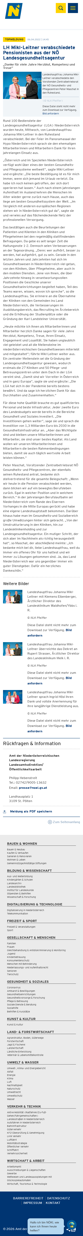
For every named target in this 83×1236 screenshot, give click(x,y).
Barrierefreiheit (28, 1198)
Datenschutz (58, 1198)
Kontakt (53, 1203)
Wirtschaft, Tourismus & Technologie (27, 1183)
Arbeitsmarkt (14, 1166)
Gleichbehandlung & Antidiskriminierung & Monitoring (36, 950)
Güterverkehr (14, 1129)
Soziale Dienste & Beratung (21, 1004)
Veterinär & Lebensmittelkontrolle (25, 1054)
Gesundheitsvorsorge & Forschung (26, 997)
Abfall (10, 1071)
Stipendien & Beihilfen (19, 893)
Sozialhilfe (12, 1007)
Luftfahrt (12, 1139)
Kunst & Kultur (15, 1024)
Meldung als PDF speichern (30, 811)
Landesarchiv (14, 883)
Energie (11, 1075)
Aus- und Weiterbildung (20, 876)
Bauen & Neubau (16, 849)
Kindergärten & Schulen (20, 879)
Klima (10, 1078)
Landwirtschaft (15, 1047)
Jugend (11, 953)
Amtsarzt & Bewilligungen (21, 990)
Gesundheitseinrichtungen (21, 994)
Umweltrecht (14, 1092)
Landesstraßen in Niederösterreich (26, 1119)
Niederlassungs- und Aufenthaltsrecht (27, 967)
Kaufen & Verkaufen (17, 852)
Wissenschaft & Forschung (21, 896)
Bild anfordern (51, 113)
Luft (9, 1081)
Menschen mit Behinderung (22, 963)
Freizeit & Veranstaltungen (21, 926)
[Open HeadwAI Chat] (72, 1225)
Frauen (11, 946)
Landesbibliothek (16, 886)
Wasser (11, 1099)
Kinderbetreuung (16, 957)
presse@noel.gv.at (33, 788)
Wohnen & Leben (16, 859)
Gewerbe (12, 1173)
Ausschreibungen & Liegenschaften (26, 1169)
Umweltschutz (14, 1095)
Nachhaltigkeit (14, 1085)
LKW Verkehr (14, 1136)
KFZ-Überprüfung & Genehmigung (25, 1132)
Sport (10, 930)
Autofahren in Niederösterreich (24, 1122)
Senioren (12, 970)
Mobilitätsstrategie (17, 1143)
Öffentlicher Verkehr (18, 1146)
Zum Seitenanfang (66, 822)
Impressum (32, 1203)
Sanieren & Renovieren (19, 856)
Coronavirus (14, 987)
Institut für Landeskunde (20, 890)
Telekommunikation (17, 913)
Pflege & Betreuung (17, 1001)
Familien (11, 943)
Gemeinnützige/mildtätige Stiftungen (27, 863)
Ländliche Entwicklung (19, 1051)
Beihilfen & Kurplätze (18, 1011)
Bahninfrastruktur (17, 1125)
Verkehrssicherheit (17, 1153)
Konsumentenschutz (18, 960)
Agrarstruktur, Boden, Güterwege (25, 1037)
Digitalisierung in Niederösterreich (25, 910)
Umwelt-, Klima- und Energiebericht (26, 1068)
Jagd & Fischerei (16, 1044)
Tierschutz (13, 974)
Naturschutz (13, 1088)
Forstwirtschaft (15, 1041)
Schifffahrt (13, 1149)
